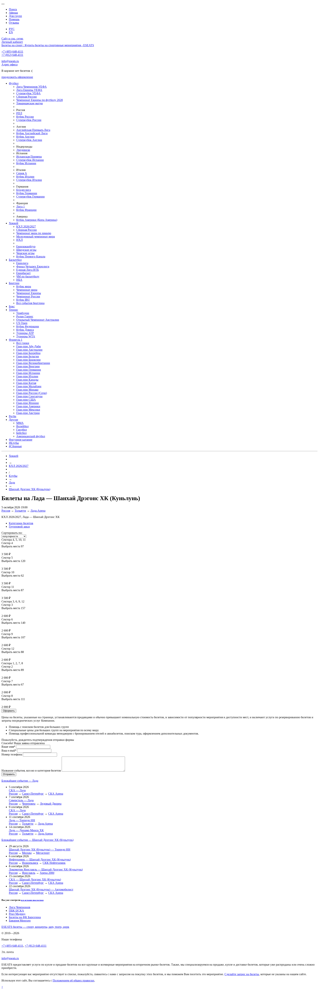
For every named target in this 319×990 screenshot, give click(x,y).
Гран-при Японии (27, 403)
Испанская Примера (29, 156)
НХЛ (19, 239)
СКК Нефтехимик (54, 862)
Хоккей (13, 223)
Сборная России (26, 96)
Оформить (9, 710)
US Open (21, 323)
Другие (13, 419)
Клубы (13, 475)
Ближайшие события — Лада (19, 780)
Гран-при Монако (27, 389)
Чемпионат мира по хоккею (33, 233)
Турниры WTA (25, 336)
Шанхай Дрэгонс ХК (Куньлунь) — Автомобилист (41, 889)
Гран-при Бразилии (28, 359)
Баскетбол (15, 259)
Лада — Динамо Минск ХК (26, 830)
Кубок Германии (26, 193)
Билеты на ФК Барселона (25, 917)
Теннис (13, 309)
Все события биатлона (30, 303)
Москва (27, 852)
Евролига (22, 263)
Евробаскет (23, 273)
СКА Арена (55, 793)
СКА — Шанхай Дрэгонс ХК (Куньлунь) (35, 879)
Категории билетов (21, 523)
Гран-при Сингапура (29, 396)
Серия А (21, 173)
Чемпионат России (28, 296)
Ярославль (28, 872)
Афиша (13, 12)
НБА (19, 279)
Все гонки (22, 343)
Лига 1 (20, 206)
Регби (12, 416)
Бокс (12, 306)
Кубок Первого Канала (30, 256)
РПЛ (19, 113)
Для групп (15, 16)
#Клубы (14, 443)
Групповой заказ (19, 526)
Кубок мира (23, 286)
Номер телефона (11, 754)
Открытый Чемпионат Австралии (37, 319)
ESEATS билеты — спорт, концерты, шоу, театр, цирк (35, 926)
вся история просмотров (32, 900)
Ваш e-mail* (8, 750)
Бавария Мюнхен (20, 920)
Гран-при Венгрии (28, 366)
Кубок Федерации (27, 326)
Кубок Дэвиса (25, 329)
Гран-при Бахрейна (28, 353)
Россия (5, 510)
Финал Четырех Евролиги (32, 266)
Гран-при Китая (26, 383)
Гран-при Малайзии (28, 386)
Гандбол (21, 429)
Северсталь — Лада (21, 800)
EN (11, 32)
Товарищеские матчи (29, 103)
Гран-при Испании (28, 373)
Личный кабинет (12, 41)
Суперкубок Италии (29, 179)
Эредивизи (23, 149)
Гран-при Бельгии (27, 356)
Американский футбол (30, 436)
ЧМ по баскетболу (27, 276)
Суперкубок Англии (29, 140)
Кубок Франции (26, 209)
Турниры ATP (25, 333)
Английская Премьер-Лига (33, 130)
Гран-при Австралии (29, 349)
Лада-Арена (37, 510)
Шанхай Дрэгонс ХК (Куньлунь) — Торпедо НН (39, 849)
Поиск (13, 9)
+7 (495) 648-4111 (12, 51)
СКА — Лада (17, 790)
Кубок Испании (26, 163)
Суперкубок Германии (30, 196)
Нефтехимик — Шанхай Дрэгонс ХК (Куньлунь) (40, 859)
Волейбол (22, 426)
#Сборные (15, 446)
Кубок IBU (23, 299)
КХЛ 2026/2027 (26, 226)
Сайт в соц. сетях (12, 38)
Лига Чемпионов (19, 907)
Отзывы (14, 22)
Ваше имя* (8, 746)
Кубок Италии (25, 176)
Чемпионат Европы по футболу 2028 (39, 100)
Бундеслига (23, 189)
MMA (20, 423)
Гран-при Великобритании (33, 363)
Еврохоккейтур (25, 246)
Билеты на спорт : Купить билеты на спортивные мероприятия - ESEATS (47, 45)
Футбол (13, 83)
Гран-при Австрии (28, 413)
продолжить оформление (17, 77)
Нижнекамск (30, 862)
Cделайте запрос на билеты (241, 974)
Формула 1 (15, 339)
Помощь (14, 19)
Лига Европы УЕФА (29, 90)
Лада (12, 482)
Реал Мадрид (17, 913)
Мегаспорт (43, 852)
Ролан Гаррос (24, 316)
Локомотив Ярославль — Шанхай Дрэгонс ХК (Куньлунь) (46, 869)
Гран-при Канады (27, 379)
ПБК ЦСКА (16, 910)
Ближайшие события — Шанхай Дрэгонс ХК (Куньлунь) (37, 839)
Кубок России (25, 116)
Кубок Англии (25, 136)
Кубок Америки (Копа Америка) (36, 219)
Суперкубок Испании (30, 159)
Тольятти (20, 510)
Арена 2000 (47, 872)
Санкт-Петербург (33, 793)
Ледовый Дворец (50, 803)
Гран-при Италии (27, 376)
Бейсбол (21, 433)
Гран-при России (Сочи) (31, 393)
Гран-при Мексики (28, 409)
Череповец (28, 803)
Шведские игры (26, 249)
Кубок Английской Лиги (32, 133)
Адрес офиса (9, 64)
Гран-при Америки (28, 406)
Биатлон (14, 283)
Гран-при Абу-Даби (28, 346)
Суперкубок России (28, 120)
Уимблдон (22, 313)
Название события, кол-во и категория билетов (31, 770)
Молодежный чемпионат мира (35, 236)
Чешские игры (25, 253)
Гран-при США (26, 399)
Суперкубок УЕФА (28, 93)
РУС (12, 29)
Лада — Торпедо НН (22, 820)
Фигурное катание (20, 439)
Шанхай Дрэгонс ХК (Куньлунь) (29, 489)
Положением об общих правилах (73, 980)
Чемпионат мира (26, 289)
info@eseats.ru (10, 61)
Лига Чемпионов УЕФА (31, 86)
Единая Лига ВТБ (27, 269)
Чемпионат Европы (28, 293)
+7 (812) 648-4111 (12, 54)
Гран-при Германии (28, 369)
